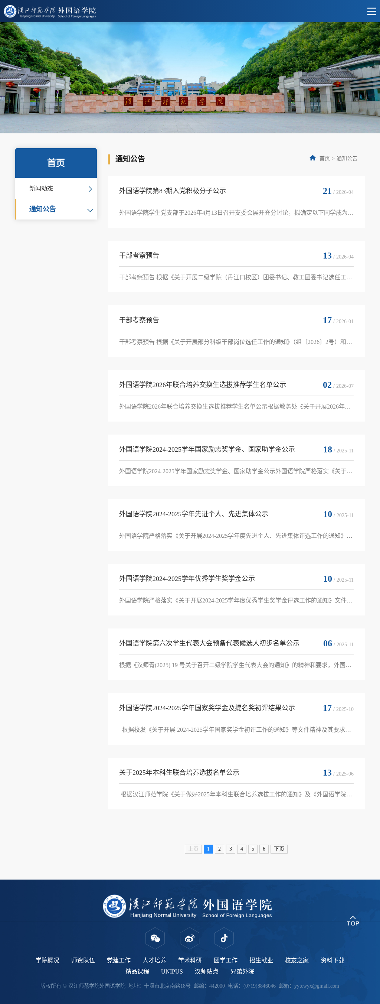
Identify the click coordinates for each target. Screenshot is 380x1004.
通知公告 (42, 209)
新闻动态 (41, 188)
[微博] (190, 938)
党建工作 (119, 960)
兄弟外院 (242, 971)
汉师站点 (207, 971)
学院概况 (47, 960)
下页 (279, 849)
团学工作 (226, 960)
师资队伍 (83, 960)
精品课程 (137, 971)
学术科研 (190, 960)
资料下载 (332, 960)
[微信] (155, 938)
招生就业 (261, 960)
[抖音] (224, 938)
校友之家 (297, 960)
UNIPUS (172, 971)
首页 (325, 158)
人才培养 (154, 960)
